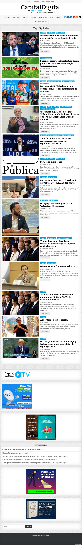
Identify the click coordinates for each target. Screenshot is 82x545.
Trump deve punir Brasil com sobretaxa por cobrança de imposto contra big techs (57, 243)
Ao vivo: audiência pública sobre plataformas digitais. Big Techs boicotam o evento (56, 297)
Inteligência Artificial (41, 22)
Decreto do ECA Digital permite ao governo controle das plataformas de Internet (58, 89)
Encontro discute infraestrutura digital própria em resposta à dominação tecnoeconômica (60, 63)
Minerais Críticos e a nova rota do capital (15, 453)
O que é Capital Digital (48, 1)
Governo (8, 17)
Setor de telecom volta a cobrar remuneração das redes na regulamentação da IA (55, 141)
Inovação (43, 135)
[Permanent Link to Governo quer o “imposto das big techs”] (20, 276)
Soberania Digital (46, 58)
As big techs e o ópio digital (54, 319)
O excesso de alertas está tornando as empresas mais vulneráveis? (23, 450)
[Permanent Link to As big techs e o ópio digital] (20, 326)
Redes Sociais (43, 17)
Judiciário (33, 17)
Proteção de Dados (68, 81)
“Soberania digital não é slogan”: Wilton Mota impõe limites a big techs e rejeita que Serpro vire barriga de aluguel (59, 115)
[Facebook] (68, 17)
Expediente (36, 1)
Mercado (25, 17)
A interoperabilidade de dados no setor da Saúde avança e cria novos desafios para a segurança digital (34, 463)
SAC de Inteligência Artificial (77, 544)
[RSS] (77, 17)
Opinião (58, 17)
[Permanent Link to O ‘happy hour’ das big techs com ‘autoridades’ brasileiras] (20, 217)
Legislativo (16, 17)
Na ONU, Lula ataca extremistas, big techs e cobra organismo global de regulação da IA (58, 344)
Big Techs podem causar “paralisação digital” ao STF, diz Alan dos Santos (58, 181)
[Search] (80, 17)
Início (29, 1)
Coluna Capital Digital (47, 159)
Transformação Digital (48, 109)
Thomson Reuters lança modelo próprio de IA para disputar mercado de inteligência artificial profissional (35, 456)
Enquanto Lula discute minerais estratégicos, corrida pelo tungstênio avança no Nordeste (30, 459)
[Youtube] (74, 17)
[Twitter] (65, 17)
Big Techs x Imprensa (51, 161)
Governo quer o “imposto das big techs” (59, 266)
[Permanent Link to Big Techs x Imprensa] (20, 166)
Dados (51, 17)
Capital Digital (42, 445)
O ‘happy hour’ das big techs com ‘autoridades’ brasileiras (56, 204)
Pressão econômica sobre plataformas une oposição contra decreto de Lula (59, 36)
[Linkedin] (71, 17)
